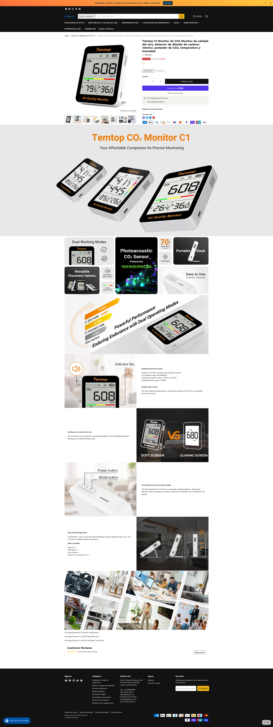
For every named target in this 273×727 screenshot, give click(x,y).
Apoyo (176, 23)
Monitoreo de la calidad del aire (103, 23)
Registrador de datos (74, 23)
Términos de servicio (71, 712)
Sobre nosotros (191, 23)
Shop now (164, 3)
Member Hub (90, 29)
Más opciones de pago (175, 93)
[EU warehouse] (160, 73)
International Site (73, 29)
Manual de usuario (154, 683)
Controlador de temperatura (156, 23)
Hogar (67, 36)
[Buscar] (181, 16)
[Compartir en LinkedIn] (150, 117)
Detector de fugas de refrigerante (103, 685)
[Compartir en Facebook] (143, 117)
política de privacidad (86, 712)
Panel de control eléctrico (100, 700)
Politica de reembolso (102, 712)
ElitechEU (148, 55)
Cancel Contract (106, 29)
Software (151, 680)
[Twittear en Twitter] (147, 117)
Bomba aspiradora (98, 691)
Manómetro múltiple (99, 694)
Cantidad (145, 76)
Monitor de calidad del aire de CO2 (83, 36)
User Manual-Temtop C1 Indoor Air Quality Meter (81, 632)
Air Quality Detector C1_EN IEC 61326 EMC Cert (82, 636)
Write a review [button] (200, 652)
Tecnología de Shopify (71, 717)
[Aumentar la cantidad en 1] (160, 81)
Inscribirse (203, 688)
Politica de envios (116, 712)
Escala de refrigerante (99, 688)
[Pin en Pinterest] (153, 117)
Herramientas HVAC (130, 23)
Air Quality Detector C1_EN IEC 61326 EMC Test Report (84, 640)
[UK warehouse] (148, 73)
